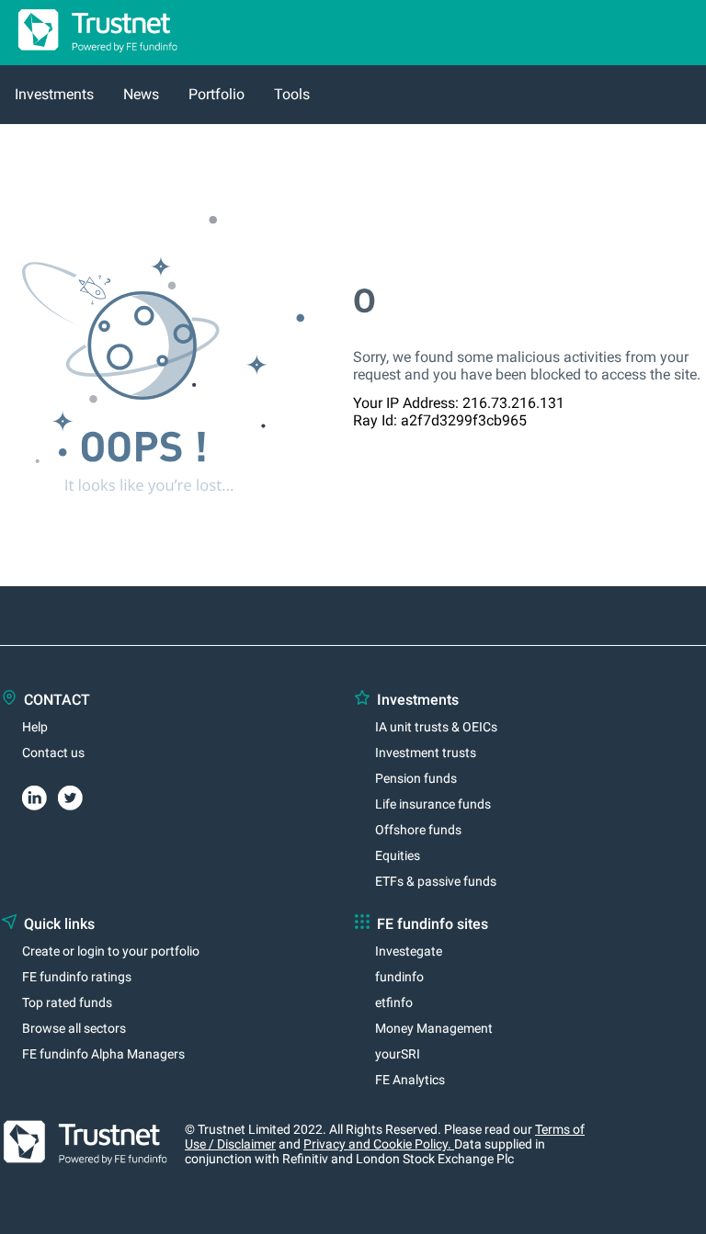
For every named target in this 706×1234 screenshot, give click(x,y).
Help (35, 726)
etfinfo (394, 1002)
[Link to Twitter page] (76, 795)
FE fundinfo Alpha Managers (103, 1054)
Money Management (434, 1028)
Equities (397, 855)
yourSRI (397, 1054)
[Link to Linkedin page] (40, 795)
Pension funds (416, 778)
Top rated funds (67, 1002)
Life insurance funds (433, 804)
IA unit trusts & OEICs (436, 726)
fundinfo (399, 976)
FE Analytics (410, 1079)
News (141, 94)
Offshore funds (418, 829)
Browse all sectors (74, 1028)
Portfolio (216, 94)
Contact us (53, 752)
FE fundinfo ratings (76, 976)
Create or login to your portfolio (110, 951)
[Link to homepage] (90, 56)
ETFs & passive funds (435, 881)
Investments (54, 94)
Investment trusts (425, 752)
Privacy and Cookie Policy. (378, 1144)
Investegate (408, 951)
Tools (292, 94)
